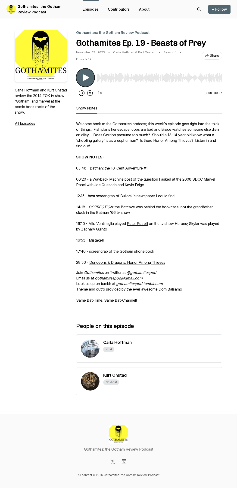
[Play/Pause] (85, 77)
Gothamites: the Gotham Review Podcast (39, 9)
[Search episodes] (199, 9)
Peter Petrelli (137, 223)
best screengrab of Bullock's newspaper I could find (131, 196)
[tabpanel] (149, 214)
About (144, 9)
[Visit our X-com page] (113, 461)
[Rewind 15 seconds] (81, 93)
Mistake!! (96, 240)
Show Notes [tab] (86, 108)
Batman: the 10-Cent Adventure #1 (119, 168)
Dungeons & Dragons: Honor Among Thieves (127, 262)
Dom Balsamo (170, 289)
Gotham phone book (137, 251)
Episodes (91, 9)
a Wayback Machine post (111, 179)
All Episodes (25, 123)
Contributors (119, 9)
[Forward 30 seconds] (90, 93)
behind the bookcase (161, 207)
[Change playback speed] (99, 93)
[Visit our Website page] (124, 461)
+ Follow (219, 9)
